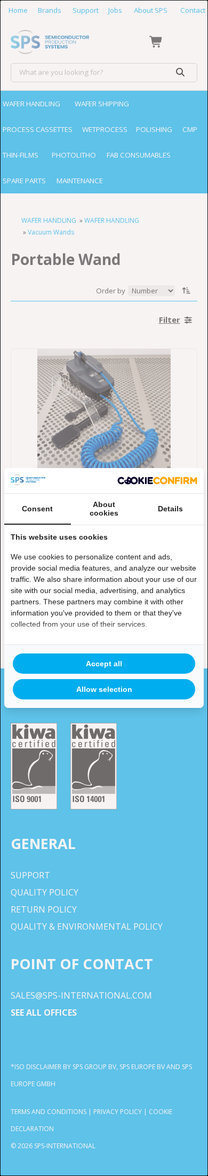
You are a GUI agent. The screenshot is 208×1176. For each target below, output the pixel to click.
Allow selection (104, 689)
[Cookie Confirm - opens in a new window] (157, 481)
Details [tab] (170, 508)
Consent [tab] (37, 508)
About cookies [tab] (104, 508)
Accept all (104, 663)
